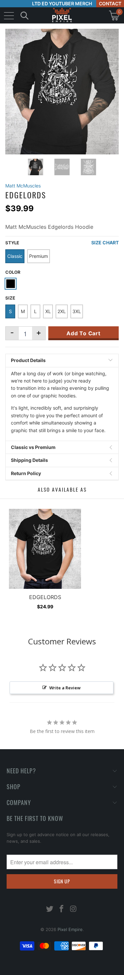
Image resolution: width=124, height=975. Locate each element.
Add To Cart (83, 333)
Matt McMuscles (23, 185)
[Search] (24, 15)
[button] (22, 970)
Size (10, 298)
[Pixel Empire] (62, 15)
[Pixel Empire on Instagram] (73, 909)
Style (12, 242)
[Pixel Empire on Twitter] (50, 909)
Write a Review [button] (65, 688)
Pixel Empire (70, 929)
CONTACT (110, 3)
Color (13, 272)
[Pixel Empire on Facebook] (62, 909)
